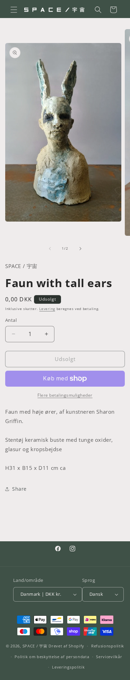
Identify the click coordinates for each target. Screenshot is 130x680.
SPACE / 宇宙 (35, 645)
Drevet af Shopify (66, 645)
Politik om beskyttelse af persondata (52, 656)
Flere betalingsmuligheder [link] (65, 395)
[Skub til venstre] (50, 248)
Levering (47, 308)
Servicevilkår (109, 656)
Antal (11, 320)
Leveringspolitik (68, 667)
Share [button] (19, 488)
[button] (13, 9)
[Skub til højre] (80, 248)
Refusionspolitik (107, 645)
